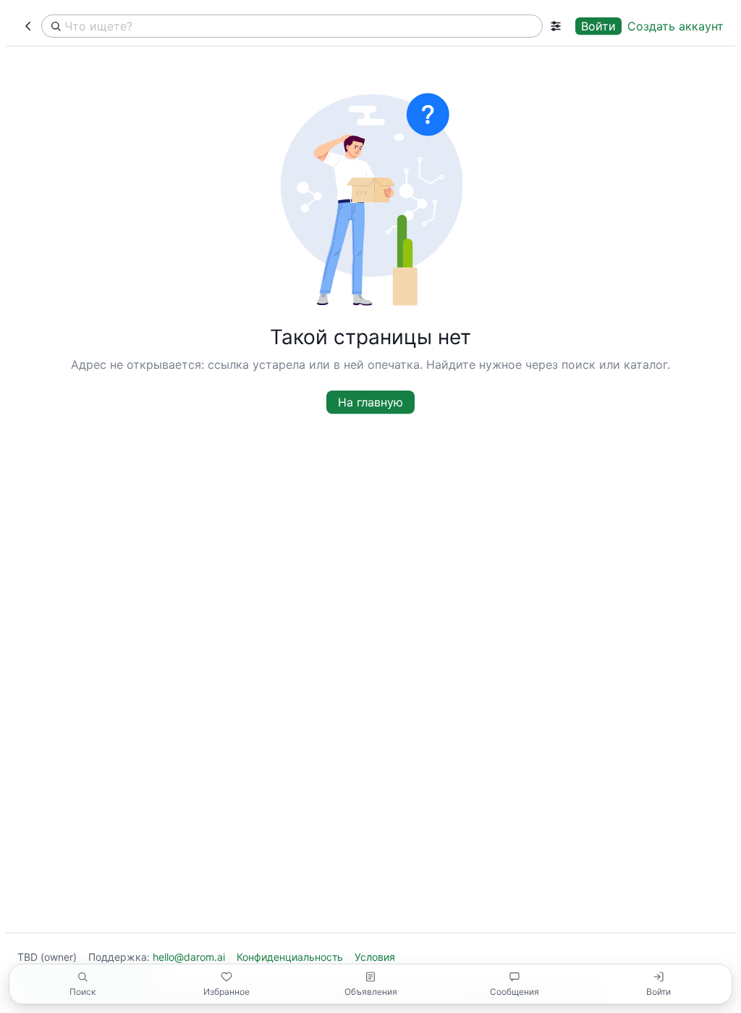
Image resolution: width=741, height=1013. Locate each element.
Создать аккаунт (675, 26)
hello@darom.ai (189, 957)
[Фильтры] (556, 26)
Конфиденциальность (290, 957)
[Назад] (27, 26)
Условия (375, 957)
